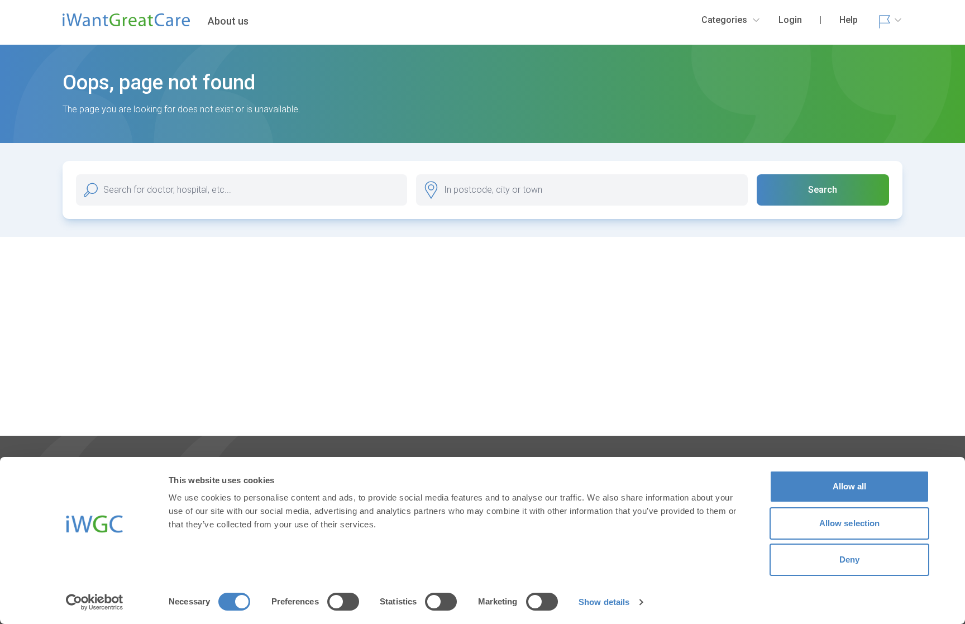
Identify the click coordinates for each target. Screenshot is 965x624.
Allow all (850, 486)
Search (822, 189)
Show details (604, 602)
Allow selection (849, 523)
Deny (849, 559)
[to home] (126, 24)
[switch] (343, 602)
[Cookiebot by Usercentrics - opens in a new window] (95, 602)
